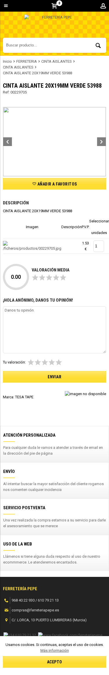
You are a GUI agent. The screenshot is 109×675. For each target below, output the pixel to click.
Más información (54, 650)
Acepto (54, 662)
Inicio (7, 61)
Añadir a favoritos (56, 184)
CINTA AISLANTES (56, 61)
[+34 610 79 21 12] (19, 634)
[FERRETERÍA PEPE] (54, 26)
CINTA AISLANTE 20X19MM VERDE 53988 (37, 73)
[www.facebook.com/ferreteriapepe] (70, 634)
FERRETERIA (26, 61)
